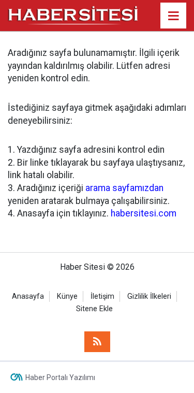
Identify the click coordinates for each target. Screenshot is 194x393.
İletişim (102, 296)
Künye (67, 296)
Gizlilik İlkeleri (149, 296)
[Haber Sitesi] (73, 15)
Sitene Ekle (94, 308)
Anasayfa (28, 296)
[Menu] (173, 16)
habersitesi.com (143, 213)
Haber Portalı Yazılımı (60, 377)
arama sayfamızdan (124, 188)
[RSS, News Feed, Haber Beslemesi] (97, 341)
